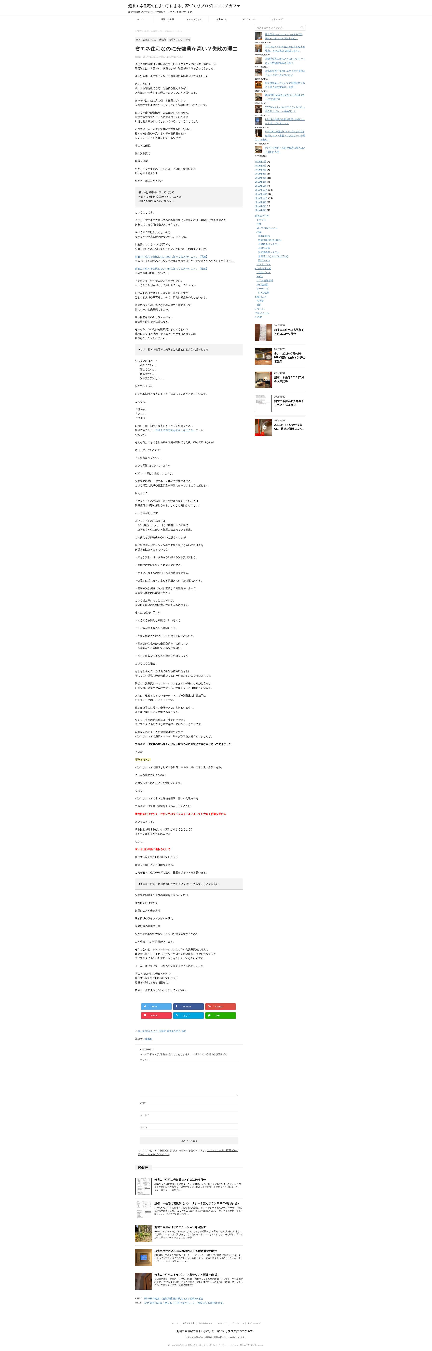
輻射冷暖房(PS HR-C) (269, 240)
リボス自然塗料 (264, 280)
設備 (258, 232)
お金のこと (221, 19)
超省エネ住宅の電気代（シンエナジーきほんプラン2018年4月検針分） (197, 1203)
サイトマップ (275, 19)
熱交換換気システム (268, 252)
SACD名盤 (263, 292)
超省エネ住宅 (167, 19)
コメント (145, 1060)
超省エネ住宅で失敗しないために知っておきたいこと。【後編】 (171, 268)
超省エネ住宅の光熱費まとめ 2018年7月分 (289, 331)
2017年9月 (260, 202)
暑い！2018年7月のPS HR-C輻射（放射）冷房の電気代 (289, 357)
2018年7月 (260, 161)
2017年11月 (261, 194)
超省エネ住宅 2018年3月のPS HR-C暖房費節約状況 (185, 1251)
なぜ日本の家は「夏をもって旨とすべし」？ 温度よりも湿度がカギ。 (184, 1302)
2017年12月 (261, 189)
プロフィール (248, 19)
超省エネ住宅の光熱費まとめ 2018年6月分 (289, 403)
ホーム (140, 19)
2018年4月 (260, 173)
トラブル (261, 219)
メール (144, 1115)
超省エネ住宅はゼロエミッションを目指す (180, 1227)
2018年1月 (260, 185)
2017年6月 (260, 210)
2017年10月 (261, 198)
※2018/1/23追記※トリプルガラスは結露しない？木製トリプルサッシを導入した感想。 (280, 135)
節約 (184, 1031)
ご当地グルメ (263, 272)
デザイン (259, 308)
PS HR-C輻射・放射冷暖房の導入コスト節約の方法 (173, 1298)
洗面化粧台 (264, 236)
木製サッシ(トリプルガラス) (273, 256)
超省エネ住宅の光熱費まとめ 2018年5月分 (180, 1179)
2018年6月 (260, 165)
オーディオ (262, 288)
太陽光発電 (264, 248)
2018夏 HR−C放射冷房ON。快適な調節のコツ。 (289, 426)
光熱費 (162, 1031)
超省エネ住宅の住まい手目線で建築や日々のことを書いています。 (216, 1337)
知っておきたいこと (148, 1031)
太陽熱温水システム (268, 244)
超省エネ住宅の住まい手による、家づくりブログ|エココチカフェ (184, 6)
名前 (143, 1103)
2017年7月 (260, 206)
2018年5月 (260, 169)
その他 (258, 317)
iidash (148, 1038)
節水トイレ (264, 260)
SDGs (259, 276)
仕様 (258, 224)
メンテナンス (263, 264)
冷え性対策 (262, 284)
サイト (143, 1127)
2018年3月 (260, 177)
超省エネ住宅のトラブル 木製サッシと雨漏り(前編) (186, 1274)
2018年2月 (260, 181)
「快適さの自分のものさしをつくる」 (174, 430)
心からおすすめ (194, 19)
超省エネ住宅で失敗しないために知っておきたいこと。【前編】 (171, 256)
